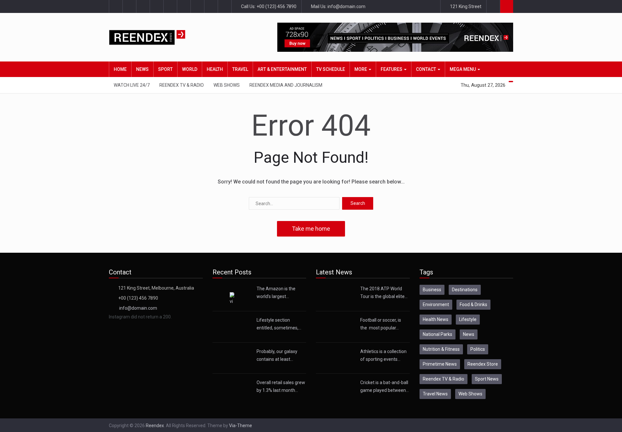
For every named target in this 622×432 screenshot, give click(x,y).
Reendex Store (482, 364)
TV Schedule (330, 69)
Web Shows (226, 85)
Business (432, 289)
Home (120, 69)
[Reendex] (158, 37)
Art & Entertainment (282, 69)
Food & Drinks (473, 304)
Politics (477, 349)
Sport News (487, 379)
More (361, 69)
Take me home (311, 228)
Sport (165, 69)
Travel (240, 69)
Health (215, 69)
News (142, 69)
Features (392, 69)
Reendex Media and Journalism (285, 85)
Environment (436, 304)
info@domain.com (138, 308)
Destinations (465, 289)
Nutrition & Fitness (441, 349)
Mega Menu (463, 69)
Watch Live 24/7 (132, 85)
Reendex (155, 425)
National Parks (437, 334)
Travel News (435, 393)
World (189, 69)
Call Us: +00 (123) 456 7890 (268, 6)
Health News (435, 319)
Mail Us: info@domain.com (337, 6)
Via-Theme (240, 425)
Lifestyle (468, 319)
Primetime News (440, 364)
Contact (426, 69)
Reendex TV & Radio (181, 85)
